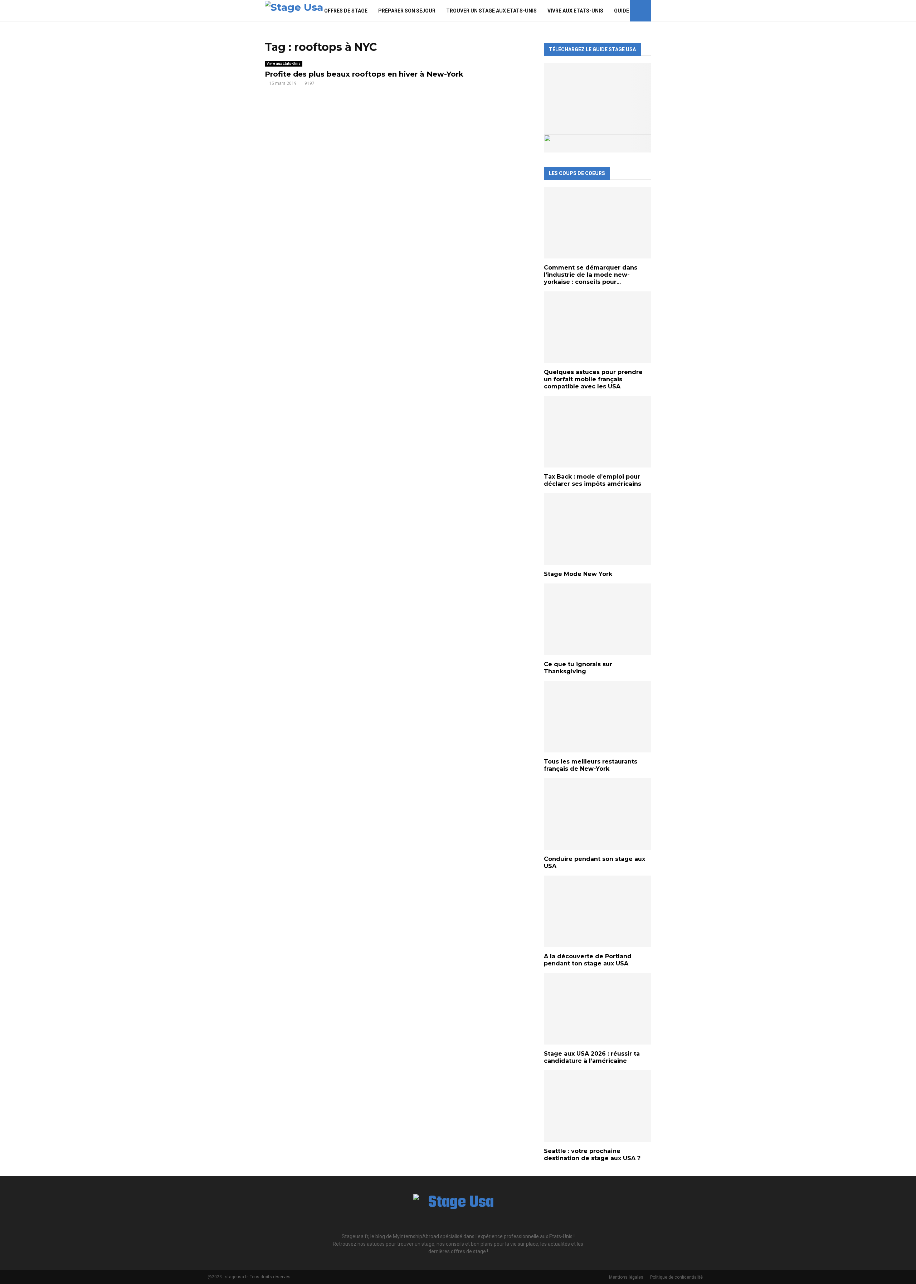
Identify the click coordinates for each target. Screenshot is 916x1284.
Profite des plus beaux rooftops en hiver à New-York (364, 74)
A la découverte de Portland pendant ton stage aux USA (588, 960)
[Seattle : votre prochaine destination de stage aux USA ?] (597, 1106)
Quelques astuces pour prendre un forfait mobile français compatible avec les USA (593, 379)
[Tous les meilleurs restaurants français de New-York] (597, 716)
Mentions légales (626, 1277)
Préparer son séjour (406, 11)
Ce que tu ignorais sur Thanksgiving (578, 668)
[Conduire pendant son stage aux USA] (597, 814)
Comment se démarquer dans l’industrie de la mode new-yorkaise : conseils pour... (590, 274)
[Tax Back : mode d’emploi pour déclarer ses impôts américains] (597, 431)
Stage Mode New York (578, 574)
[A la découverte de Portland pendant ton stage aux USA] (597, 911)
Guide (621, 11)
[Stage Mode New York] (597, 529)
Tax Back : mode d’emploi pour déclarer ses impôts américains (592, 480)
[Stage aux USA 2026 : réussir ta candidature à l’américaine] (597, 1009)
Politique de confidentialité (676, 1277)
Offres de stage (345, 11)
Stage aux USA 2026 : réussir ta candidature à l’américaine (592, 1057)
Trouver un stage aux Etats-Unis (491, 11)
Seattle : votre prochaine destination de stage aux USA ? (592, 1155)
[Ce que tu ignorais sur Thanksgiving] (597, 619)
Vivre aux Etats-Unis (575, 11)
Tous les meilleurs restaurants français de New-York (590, 765)
